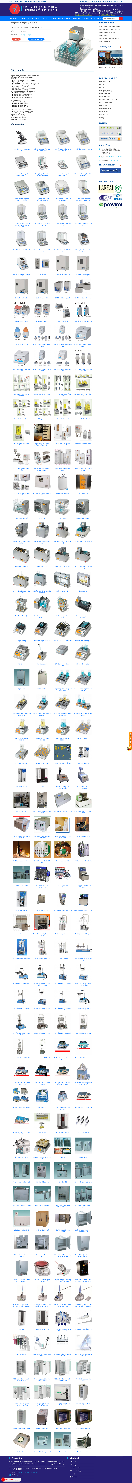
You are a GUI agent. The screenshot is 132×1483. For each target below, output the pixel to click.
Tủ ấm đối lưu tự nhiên (21, 298)
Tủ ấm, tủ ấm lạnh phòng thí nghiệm (63, 469)
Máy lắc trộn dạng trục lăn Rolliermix (83, 616)
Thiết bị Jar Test (83, 591)
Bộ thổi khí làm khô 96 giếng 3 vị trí (83, 959)
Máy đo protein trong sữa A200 (63, 811)
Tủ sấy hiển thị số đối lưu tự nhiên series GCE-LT (22, 1280)
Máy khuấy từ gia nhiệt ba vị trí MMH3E (83, 714)
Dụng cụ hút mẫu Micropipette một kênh (83, 1355)
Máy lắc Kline (22, 664)
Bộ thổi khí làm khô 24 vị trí (83, 1033)
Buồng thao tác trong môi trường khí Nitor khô (62, 1083)
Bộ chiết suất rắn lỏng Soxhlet (21, 958)
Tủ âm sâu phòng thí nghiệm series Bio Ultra (21, 1379)
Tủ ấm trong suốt (63, 518)
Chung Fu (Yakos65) (106, 91)
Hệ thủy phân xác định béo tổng (83, 886)
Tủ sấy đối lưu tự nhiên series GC (42, 1255)
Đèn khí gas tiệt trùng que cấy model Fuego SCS (62, 1305)
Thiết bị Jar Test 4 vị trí (21, 616)
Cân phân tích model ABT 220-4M (63, 224)
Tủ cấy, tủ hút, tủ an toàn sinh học (110, 38)
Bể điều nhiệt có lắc (42, 566)
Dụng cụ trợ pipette (21, 1354)
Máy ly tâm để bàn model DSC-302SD (63, 345)
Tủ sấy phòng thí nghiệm (63, 444)
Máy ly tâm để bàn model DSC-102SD (63, 370)
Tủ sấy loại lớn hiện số (42, 1230)
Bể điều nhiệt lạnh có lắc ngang (22, 1205)
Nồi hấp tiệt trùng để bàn (21, 1157)
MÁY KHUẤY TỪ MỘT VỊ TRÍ (42, 394)
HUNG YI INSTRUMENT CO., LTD (109, 100)
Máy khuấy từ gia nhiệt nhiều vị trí (83, 394)
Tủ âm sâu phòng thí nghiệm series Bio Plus (42, 1379)
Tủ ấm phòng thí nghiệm (83, 518)
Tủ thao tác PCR (42, 1107)
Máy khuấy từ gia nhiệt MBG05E (62, 739)
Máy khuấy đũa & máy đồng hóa (63, 394)
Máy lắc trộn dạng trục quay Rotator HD (42, 616)
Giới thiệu (22, 18)
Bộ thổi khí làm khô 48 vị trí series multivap (42, 1009)
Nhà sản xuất (39, 18)
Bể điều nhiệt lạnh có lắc (22, 566)
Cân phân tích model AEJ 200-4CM (83, 224)
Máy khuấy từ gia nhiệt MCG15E (21, 739)
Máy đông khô (63, 1182)
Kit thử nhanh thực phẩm (63, 861)
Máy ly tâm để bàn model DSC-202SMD (83, 345)
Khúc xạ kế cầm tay (83, 1132)
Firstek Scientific (105, 94)
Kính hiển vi (103, 35)
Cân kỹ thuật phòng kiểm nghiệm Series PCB (42, 199)
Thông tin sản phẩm (27, 35)
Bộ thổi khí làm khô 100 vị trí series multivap (83, 984)
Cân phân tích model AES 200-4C (21, 250)
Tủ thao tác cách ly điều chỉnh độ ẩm (62, 1058)
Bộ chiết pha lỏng (63, 958)
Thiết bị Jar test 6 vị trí (62, 591)
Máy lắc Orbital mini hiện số (83, 641)
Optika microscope (105, 109)
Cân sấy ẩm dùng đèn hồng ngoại (83, 250)
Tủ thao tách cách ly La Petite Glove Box (21, 1133)
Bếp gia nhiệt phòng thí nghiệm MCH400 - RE (22, 714)
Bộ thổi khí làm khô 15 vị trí (63, 983)
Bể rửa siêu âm (83, 493)
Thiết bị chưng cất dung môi (63, 934)
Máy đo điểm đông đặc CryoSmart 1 (83, 787)
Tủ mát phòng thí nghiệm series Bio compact (42, 1404)
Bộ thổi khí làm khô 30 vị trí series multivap (63, 1009)
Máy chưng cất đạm (21, 786)
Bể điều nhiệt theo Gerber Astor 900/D (83, 812)
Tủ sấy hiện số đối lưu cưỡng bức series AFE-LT (63, 1255)
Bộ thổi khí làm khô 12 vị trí (22, 1058)
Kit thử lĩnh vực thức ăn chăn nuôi (42, 861)
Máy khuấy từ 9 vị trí (42, 763)
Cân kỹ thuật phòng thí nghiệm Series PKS (83, 174)
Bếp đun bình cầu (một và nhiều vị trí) (21, 394)
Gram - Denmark (105, 97)
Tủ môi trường (83, 1157)
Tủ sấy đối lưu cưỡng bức (83, 274)
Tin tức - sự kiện (51, 18)
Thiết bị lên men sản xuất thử (83, 861)
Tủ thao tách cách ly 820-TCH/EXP (63, 1108)
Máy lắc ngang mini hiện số (42, 641)
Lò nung (42, 786)
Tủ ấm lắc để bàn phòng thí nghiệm (21, 494)
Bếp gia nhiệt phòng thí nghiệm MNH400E (42, 714)
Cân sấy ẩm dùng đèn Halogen (22, 274)
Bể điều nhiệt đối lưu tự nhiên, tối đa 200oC (22, 591)
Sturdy (102, 118)
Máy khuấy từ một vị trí (62, 419)
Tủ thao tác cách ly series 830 (21, 1107)
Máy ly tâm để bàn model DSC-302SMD (42, 345)
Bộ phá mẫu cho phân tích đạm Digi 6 (42, 812)
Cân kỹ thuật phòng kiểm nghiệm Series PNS (42, 174)
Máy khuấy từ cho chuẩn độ (22, 444)
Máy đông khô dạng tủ (42, 1182)
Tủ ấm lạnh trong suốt (21, 518)
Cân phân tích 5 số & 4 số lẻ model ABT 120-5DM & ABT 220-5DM (22, 225)
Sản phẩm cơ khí (105, 41)
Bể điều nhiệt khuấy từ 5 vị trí (83, 541)
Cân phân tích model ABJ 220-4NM (42, 250)
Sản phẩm (30, 18)
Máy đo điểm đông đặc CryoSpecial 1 (62, 787)
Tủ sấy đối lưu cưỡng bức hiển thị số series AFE (83, 1230)
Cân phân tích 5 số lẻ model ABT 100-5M (42, 224)
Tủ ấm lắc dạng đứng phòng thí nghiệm (83, 469)
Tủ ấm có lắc (62, 1452)
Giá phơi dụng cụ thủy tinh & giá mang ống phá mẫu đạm (42, 444)
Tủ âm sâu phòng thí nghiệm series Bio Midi (63, 1379)
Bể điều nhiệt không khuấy (62, 298)
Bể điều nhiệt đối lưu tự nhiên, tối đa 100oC (42, 591)
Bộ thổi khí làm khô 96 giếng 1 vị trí (21, 984)
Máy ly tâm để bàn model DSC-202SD (22, 370)
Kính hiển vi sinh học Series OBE (22, 149)
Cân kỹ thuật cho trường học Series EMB (63, 199)
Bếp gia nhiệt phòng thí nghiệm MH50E (83, 689)
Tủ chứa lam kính (22, 934)
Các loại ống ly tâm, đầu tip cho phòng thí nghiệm (63, 1330)
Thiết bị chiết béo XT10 (21, 910)
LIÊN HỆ (16, 39)
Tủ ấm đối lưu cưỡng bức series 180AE (42, 934)
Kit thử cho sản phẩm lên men (21, 861)
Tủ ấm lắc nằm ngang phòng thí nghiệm (42, 494)
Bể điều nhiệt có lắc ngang (42, 1205)
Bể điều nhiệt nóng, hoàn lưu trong (83, 567)
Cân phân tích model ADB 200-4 (63, 250)
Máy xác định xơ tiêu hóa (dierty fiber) (42, 886)
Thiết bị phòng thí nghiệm (28, 23)
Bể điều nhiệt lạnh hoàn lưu (83, 444)
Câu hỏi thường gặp (73, 18)
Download (61, 18)
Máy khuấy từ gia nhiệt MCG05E (42, 739)
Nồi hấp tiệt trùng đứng (63, 493)
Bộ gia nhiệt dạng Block (83, 664)
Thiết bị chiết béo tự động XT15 (63, 910)
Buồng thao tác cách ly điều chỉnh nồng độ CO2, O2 (22, 1083)
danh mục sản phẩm (106, 23)
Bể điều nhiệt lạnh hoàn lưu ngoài (42, 542)
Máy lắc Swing (22, 641)
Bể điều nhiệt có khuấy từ (21, 1230)
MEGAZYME (103, 106)
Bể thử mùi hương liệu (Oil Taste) (62, 664)
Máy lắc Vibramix (42, 664)
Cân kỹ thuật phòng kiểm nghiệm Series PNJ (21, 174)
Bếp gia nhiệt (42, 419)
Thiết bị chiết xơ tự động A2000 (83, 910)
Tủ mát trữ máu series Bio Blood (83, 1379)
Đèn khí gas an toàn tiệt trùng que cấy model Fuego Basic (83, 1305)
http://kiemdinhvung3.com (107, 15)
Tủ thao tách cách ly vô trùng (83, 1058)
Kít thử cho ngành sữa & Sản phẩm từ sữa (63, 836)
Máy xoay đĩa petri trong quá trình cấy (42, 1280)
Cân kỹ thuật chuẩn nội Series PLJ (83, 149)
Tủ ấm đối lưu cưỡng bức (63, 274)
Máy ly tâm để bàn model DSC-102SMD (42, 370)
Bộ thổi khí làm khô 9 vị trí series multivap (83, 1009)
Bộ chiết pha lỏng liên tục (42, 958)
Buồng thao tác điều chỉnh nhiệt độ (42, 1083)
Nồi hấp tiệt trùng (42, 689)
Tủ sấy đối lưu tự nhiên (42, 298)
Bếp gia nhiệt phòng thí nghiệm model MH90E (63, 689)
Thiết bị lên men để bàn (22, 886)
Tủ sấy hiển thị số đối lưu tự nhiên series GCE (83, 1255)
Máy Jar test (42, 1132)
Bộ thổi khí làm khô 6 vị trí (42, 1058)
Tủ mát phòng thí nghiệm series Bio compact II (21, 1404)
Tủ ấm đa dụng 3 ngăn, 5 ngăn (21, 1182)
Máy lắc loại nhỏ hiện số (42, 321)
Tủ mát (63, 1157)
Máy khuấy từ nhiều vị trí (83, 419)
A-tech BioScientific (106, 81)
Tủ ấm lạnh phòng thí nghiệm (21, 1428)
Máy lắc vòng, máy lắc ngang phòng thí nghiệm (42, 469)
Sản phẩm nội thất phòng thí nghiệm (110, 26)
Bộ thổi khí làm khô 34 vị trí (63, 1033)
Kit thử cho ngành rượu (83, 836)
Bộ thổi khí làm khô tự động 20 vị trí (22, 1033)
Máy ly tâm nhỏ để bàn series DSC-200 (83, 370)
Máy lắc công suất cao (21, 321)
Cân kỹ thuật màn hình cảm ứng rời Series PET (42, 149)
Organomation (104, 112)
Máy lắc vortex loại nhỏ (21, 344)
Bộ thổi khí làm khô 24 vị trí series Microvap (42, 984)
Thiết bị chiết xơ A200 (42, 910)
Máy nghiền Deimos (21, 811)
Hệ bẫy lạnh (21, 689)
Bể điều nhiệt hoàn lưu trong (83, 298)
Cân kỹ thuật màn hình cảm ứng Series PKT (63, 149)
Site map (100, 18)
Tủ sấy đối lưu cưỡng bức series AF (21, 1255)
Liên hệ (93, 18)
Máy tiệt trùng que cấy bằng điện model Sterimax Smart (83, 1280)
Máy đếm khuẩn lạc (21, 1452)
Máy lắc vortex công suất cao (83, 321)
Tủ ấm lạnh (42, 518)
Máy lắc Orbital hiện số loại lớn (63, 641)
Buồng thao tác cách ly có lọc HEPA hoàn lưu (83, 1083)
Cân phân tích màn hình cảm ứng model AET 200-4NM (83, 199)
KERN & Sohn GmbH (106, 103)
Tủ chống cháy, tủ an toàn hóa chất (110, 29)
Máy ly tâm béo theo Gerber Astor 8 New (42, 836)
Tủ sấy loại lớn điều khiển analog (62, 1230)
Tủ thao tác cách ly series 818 (83, 1107)
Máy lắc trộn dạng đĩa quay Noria (63, 616)
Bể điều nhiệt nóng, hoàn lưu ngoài (62, 542)
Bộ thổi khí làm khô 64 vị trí (22, 1008)
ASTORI (102, 88)
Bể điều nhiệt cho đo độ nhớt (83, 1182)
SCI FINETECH (104, 115)
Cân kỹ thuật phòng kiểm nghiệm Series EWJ (63, 174)
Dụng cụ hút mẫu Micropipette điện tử (42, 1355)
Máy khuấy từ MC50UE (21, 763)
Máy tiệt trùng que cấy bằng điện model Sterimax (63, 1280)
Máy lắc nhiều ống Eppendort (42, 1452)
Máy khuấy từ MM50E (83, 738)
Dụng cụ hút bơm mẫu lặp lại (83, 1329)
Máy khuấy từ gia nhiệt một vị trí (21, 419)
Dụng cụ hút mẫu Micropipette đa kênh (63, 1355)
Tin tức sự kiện (105, 47)
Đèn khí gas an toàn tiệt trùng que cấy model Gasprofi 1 (42, 1305)
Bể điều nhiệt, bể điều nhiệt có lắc (22, 469)
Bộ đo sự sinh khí (63, 886)
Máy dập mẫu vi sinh (42, 1428)
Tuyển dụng (85, 18)
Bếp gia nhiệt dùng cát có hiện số (42, 1158)
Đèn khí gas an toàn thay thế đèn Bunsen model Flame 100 (21, 1305)
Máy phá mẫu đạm (83, 763)
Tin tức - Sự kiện (75, 1468)
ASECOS (102, 84)
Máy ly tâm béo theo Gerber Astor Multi (22, 836)
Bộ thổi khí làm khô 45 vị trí (42, 1033)
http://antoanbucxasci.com (83, 15)
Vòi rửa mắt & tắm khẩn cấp (63, 763)
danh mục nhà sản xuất (108, 78)
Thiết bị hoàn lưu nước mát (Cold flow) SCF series (63, 1206)
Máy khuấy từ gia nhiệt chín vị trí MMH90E (62, 714)
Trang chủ (13, 18)
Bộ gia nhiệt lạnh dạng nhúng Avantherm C (21, 542)
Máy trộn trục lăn (63, 321)
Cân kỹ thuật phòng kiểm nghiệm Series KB (21, 199)
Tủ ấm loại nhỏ (42, 274)
